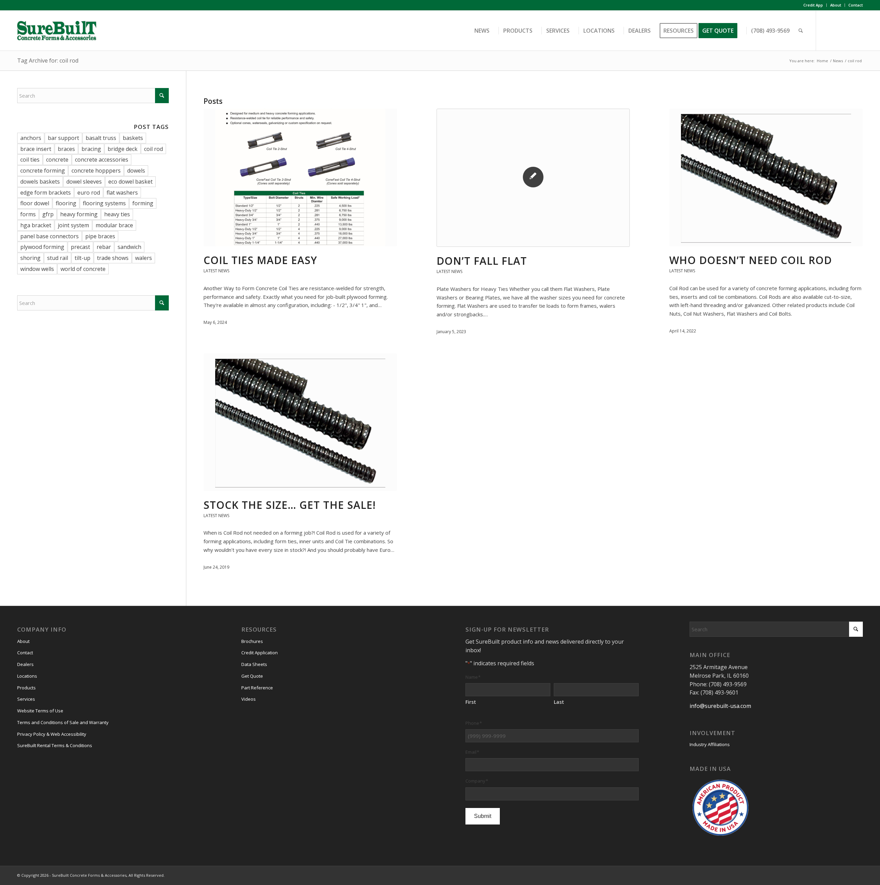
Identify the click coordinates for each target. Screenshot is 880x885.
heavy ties (117, 214)
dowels (136, 170)
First (470, 702)
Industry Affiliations (710, 744)
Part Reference (257, 688)
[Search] (800, 31)
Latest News (216, 271)
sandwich (129, 247)
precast (80, 247)
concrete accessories (101, 159)
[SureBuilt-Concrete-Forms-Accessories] (56, 31)
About (835, 5)
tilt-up (82, 258)
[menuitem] (813, 5)
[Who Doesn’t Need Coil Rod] (766, 177)
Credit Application (259, 652)
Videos (248, 699)
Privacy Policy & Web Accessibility (51, 734)
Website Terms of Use (40, 711)
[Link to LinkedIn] (837, 30)
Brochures (252, 641)
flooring (66, 203)
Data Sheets (254, 664)
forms (28, 214)
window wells (37, 269)
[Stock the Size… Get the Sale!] (300, 422)
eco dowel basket (130, 181)
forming (142, 203)
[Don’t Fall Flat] (533, 178)
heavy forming (79, 214)
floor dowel (34, 203)
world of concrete (83, 269)
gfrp (48, 214)
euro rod (88, 192)
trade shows (113, 258)
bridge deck (123, 149)
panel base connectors (49, 236)
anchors (30, 138)
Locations (27, 676)
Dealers (25, 664)
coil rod (153, 149)
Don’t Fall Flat (482, 261)
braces (66, 149)
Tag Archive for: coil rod (47, 60)
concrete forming (42, 170)
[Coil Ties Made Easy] (300, 177)
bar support (63, 138)
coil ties (30, 159)
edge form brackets (45, 192)
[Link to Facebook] (827, 30)
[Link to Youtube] (857, 30)
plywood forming (42, 247)
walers (143, 258)
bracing (91, 149)
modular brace (114, 225)
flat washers (122, 192)
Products (26, 688)
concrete (57, 159)
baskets (133, 138)
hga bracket (35, 225)
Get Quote (252, 676)
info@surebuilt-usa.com (720, 706)
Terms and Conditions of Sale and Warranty (63, 722)
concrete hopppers (96, 170)
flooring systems (104, 203)
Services (26, 699)
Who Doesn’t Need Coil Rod (750, 260)
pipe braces (100, 236)
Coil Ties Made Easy (260, 260)
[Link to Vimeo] (847, 30)
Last (559, 702)
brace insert (35, 149)
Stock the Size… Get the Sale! (290, 505)
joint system (73, 225)
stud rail (57, 258)
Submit (482, 816)
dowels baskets (40, 181)
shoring (30, 258)
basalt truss (101, 138)
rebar (104, 247)
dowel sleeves (84, 181)
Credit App (813, 5)
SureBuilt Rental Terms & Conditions (54, 745)
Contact (855, 5)
